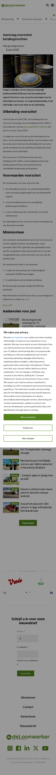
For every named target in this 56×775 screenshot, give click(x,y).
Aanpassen (28, 427)
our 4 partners (17, 337)
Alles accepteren (28, 417)
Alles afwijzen (28, 438)
